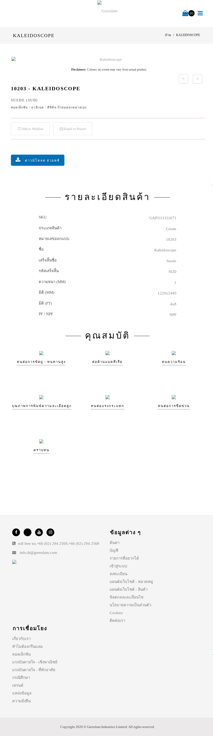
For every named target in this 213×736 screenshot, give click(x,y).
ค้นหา (114, 543)
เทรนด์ (17, 685)
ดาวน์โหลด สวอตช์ (42, 160)
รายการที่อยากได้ (124, 558)
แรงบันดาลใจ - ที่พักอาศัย (33, 670)
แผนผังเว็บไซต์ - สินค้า (129, 589)
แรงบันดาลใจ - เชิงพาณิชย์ (34, 662)
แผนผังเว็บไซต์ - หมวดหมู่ (131, 582)
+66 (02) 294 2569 (52, 543)
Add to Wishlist (32, 129)
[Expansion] (183, 79)
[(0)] (185, 13)
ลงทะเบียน (118, 574)
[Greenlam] (107, 10)
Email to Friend (74, 129)
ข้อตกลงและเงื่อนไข (126, 597)
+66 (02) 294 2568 (84, 543)
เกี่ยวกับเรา (21, 639)
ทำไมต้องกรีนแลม (27, 646)
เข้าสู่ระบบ (118, 566)
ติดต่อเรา (117, 620)
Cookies (116, 613)
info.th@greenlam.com (38, 553)
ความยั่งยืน (21, 701)
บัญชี (114, 550)
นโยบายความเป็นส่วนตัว (130, 605)
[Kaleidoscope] (108, 59)
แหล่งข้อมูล (21, 693)
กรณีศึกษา (21, 678)
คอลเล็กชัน (21, 654)
